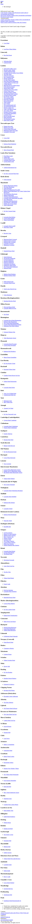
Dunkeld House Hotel (9, 251)
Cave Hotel (6, 43)
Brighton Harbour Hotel (10, 275)
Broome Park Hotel (8, 439)
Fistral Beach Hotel (8, 642)
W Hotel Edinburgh (8, 259)
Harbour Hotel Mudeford (10, 144)
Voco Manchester (8, 199)
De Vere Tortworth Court (10, 414)
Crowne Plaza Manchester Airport (12, 469)
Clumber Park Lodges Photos (11, 804)
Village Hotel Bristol (9, 578)
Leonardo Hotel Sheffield (10, 496)
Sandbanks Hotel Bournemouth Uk (12, 900)
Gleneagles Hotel (8, 750)
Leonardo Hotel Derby (9, 387)
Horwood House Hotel (9, 307)
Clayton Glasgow (8, 532)
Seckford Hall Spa (8, 888)
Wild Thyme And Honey (10, 621)
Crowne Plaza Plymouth (10, 345)
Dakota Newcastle (8, 126)
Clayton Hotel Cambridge (10, 420)
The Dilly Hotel (7, 74)
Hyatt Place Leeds (8, 156)
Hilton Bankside (8, 117)
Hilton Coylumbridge (9, 744)
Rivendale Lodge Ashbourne (11, 696)
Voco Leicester (7, 463)
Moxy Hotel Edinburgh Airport (11, 792)
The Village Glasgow (9, 541)
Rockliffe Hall (7, 526)
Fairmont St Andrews (9, 684)
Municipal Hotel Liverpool (10, 239)
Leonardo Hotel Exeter (9, 283)
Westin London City (9, 107)
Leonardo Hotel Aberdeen (10, 591)
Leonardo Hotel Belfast (9, 217)
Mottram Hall (7, 846)
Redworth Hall (7, 786)
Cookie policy (12, 913)
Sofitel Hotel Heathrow (9, 816)
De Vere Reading (8, 672)
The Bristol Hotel (8, 554)
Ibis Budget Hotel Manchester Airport (13, 472)
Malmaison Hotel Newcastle (11, 130)
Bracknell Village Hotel (9, 369)
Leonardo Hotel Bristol (9, 551)
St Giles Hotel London (9, 80)
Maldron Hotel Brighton (10, 274)
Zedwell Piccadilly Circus (10, 68)
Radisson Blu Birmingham (10, 321)
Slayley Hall (7, 666)
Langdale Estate (8, 864)
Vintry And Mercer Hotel (10, 109)
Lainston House (7, 654)
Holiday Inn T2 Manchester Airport (12, 471)
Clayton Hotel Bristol (9, 552)
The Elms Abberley (8, 702)
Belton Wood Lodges (9, 756)
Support (7, 913)
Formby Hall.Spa (8, 433)
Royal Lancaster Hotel (9, 116)
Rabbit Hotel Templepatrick (10, 615)
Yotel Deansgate (8, 188)
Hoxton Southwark (8, 78)
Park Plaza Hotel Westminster (11, 81)
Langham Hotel (7, 114)
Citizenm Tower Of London (10, 89)
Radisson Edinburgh (9, 262)
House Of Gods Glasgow (10, 534)
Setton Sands (7, 870)
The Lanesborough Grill (10, 105)
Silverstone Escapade (9, 560)
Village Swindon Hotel (9, 660)
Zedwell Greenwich (9, 75)
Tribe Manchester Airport (10, 338)
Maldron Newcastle (8, 127)
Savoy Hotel (7, 103)
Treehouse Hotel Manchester (11, 196)
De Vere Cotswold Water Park (11, 173)
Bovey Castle (7, 876)
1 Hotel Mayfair (8, 84)
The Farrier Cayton (8, 834)
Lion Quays (7, 738)
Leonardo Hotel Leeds (9, 160)
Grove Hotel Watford (9, 882)
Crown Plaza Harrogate (9, 457)
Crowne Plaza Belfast (9, 218)
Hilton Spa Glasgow (9, 544)
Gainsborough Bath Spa (10, 395)
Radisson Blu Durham (9, 502)
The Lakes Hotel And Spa (10, 714)
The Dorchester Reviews (10, 106)
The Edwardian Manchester (10, 194)
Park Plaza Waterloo (9, 99)
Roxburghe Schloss (8, 762)
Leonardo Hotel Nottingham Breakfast (13, 490)
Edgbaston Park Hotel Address (11, 326)
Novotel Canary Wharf (9, 70)
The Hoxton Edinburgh (9, 258)
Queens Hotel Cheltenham (10, 427)
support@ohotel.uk (5, 917)
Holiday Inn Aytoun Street (10, 203)
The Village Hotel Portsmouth (11, 774)
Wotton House (7, 822)
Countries (10, 920)
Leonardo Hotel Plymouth (10, 344)
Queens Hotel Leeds (9, 158)
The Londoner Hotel (9, 98)
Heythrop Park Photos (9, 690)
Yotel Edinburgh (8, 257)
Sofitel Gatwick (7, 852)
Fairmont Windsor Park (9, 332)
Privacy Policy (19, 913)
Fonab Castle (7, 584)
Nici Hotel (6, 314)
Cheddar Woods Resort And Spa (12, 375)
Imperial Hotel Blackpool (10, 627)
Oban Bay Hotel (8, 520)
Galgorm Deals (7, 62)
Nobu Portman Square (9, 87)
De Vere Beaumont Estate (10, 451)
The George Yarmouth (9, 484)
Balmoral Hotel (7, 268)
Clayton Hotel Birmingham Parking (12, 324)
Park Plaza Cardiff (8, 227)
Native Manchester (8, 205)
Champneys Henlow (9, 648)
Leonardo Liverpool (9, 243)
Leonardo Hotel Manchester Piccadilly (13, 198)
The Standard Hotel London (11, 94)
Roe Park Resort (8, 55)
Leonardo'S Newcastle (9, 132)
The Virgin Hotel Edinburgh (11, 266)
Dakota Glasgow (8, 538)
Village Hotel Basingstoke (10, 381)
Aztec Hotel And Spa (9, 566)
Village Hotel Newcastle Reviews (12, 858)
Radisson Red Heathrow (10, 351)
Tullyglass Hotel (8, 61)
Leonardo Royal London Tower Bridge (13, 73)
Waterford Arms (8, 798)
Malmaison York (8, 401)
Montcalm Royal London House (12, 85)
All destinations (4, 920)
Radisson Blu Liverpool (9, 242)
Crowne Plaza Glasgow (9, 542)
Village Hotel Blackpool (10, 630)
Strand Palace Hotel (8, 88)
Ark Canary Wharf (8, 110)
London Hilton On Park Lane (11, 82)
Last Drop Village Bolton (10, 49)
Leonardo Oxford (8, 508)
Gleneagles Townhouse (9, 264)
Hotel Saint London (8, 120)
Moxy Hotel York (8, 402)
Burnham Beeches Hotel (10, 301)
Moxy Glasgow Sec (9, 537)
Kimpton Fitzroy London (10, 112)
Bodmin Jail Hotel (8, 828)
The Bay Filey (7, 572)
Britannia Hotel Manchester (10, 201)
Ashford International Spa (10, 167)
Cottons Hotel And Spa (9, 720)
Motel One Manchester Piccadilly (12, 189)
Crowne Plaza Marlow (9, 603)
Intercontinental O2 (8, 100)
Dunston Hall (7, 732)
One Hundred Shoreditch (10, 113)
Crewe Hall (6, 138)
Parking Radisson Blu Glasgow (11, 545)
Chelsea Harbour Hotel (9, 71)
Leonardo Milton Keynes (10, 308)
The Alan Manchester (9, 187)
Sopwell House (7, 726)
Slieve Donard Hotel (9, 150)
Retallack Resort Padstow (10, 678)
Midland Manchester (9, 195)
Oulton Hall (7, 157)
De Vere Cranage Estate (9, 211)
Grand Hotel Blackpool (9, 629)
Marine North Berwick (9, 445)
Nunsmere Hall (7, 840)
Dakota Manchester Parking (10, 185)
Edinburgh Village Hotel (10, 265)
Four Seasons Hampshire (10, 780)
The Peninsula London (9, 119)
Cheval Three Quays (9, 91)
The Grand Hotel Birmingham (11, 323)
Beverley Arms (7, 233)
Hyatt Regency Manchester (10, 202)
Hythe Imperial (7, 179)
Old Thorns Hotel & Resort (10, 708)
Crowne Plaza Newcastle (10, 129)
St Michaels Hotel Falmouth (10, 636)
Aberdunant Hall (8, 894)
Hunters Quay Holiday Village (11, 768)
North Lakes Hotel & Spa (10, 289)
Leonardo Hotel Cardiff (9, 226)
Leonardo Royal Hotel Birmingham (12, 320)
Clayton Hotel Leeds (9, 161)
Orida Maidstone (8, 295)
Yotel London (7, 102)
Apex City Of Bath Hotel (10, 393)
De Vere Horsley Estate (9, 363)
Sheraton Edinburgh (9, 261)
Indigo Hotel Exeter (8, 281)
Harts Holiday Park (8, 810)
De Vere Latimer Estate (9, 609)
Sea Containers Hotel (9, 77)
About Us (3, 913)
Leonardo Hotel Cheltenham (11, 426)
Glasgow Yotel (7, 539)
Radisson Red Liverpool (10, 240)
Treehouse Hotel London (10, 92)
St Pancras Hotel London (10, 95)
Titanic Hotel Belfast (9, 220)
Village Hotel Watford (9, 478)
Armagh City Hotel (8, 408)
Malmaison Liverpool (9, 245)
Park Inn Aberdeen (8, 590)
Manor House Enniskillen (10, 357)
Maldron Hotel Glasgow (10, 535)
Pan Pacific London (8, 96)
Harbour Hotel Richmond (10, 514)
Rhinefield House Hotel (9, 597)
